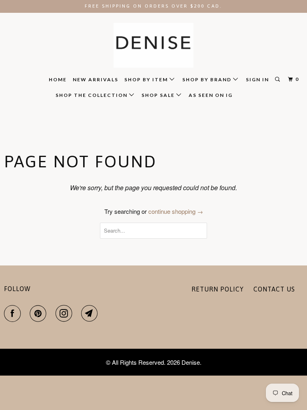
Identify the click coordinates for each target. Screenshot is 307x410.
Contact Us (274, 289)
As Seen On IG (211, 95)
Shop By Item (146, 79)
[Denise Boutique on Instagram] (66, 313)
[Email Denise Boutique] (91, 313)
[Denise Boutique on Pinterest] (40, 313)
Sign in (257, 79)
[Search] (278, 79)
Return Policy (217, 289)
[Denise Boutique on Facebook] (14, 313)
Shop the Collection (92, 95)
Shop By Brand (207, 79)
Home (58, 79)
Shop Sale (159, 95)
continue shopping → (175, 211)
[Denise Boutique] (153, 45)
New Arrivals (95, 79)
